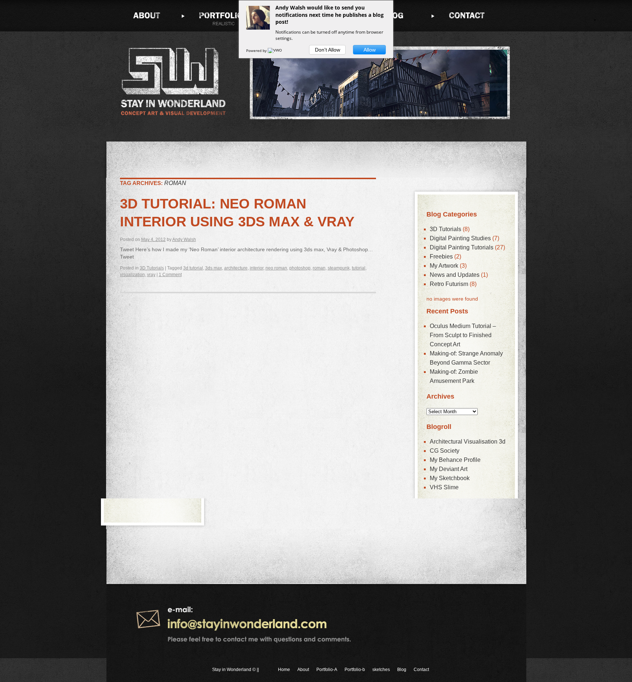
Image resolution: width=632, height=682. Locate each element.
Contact (421, 669)
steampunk (339, 268)
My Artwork (444, 266)
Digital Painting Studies (460, 238)
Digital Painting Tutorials (461, 247)
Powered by (257, 50)
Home (284, 669)
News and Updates (454, 275)
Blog (401, 669)
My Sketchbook (450, 478)
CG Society (444, 451)
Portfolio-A (326, 669)
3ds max (213, 268)
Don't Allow (327, 50)
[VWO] (275, 50)
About (303, 669)
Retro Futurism (449, 284)
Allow (370, 50)
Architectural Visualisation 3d (467, 441)
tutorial (358, 268)
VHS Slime (444, 487)
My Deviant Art (448, 469)
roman (319, 268)
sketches (381, 669)
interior (256, 268)
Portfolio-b (355, 669)
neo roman (276, 268)
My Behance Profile (455, 460)
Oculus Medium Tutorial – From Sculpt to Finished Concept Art (463, 335)
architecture (236, 268)
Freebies (441, 256)
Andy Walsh (184, 239)
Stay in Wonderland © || (235, 669)
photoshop (300, 268)
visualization (132, 274)
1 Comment (170, 274)
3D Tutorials (152, 268)
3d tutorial (193, 268)
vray (151, 274)
